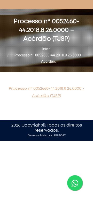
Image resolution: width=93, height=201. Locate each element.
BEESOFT (59, 135)
